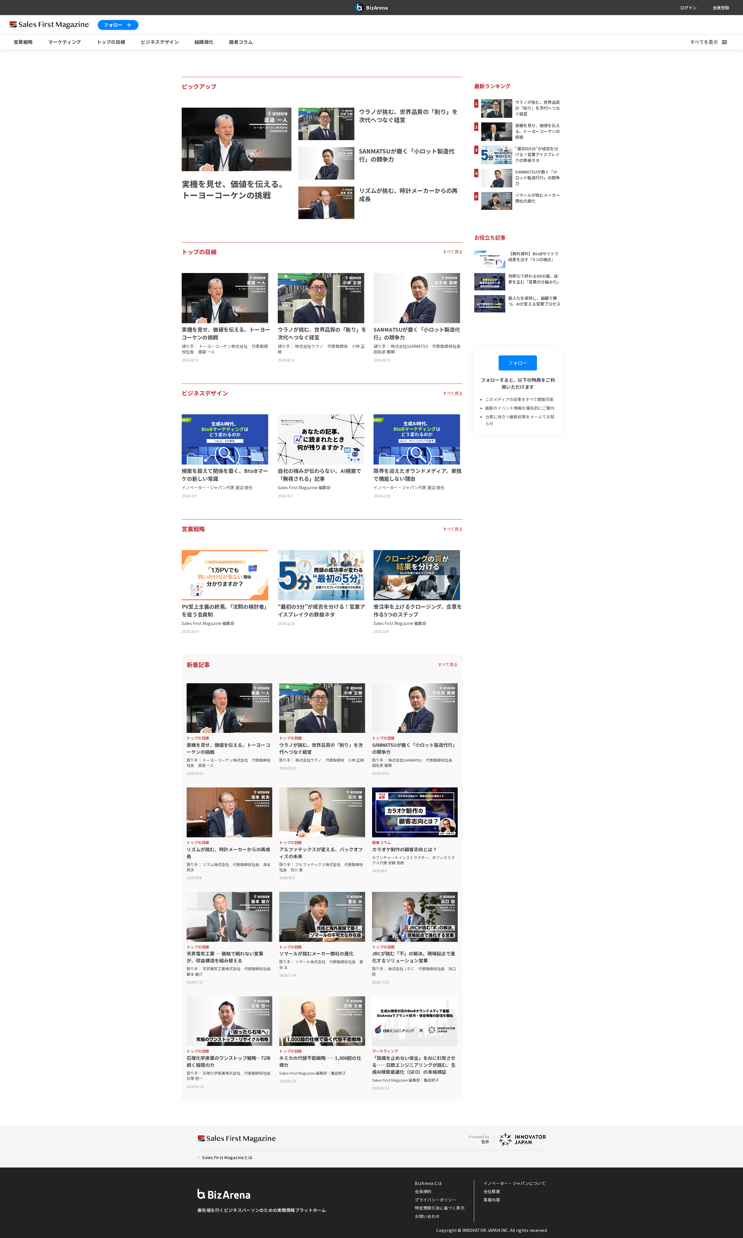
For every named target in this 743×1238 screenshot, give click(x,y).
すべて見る (453, 251)
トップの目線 (111, 41)
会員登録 (721, 7)
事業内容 (492, 1200)
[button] (712, 42)
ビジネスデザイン (160, 41)
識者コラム (241, 41)
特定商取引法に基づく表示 (439, 1208)
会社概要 (492, 1191)
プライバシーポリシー (435, 1200)
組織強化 (203, 41)
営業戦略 (23, 41)
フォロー (113, 24)
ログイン (688, 7)
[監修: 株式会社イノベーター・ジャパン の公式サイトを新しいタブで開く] (522, 1139)
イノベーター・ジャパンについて (515, 1183)
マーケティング (64, 41)
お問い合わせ (427, 1216)
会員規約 (423, 1191)
